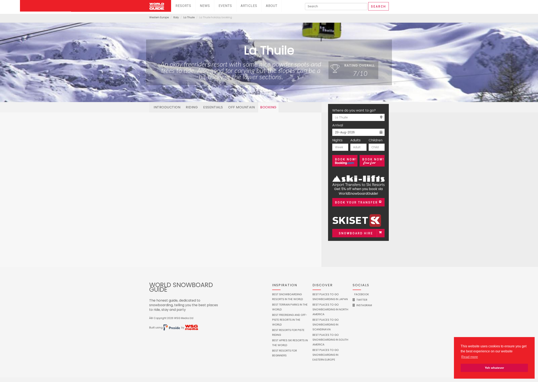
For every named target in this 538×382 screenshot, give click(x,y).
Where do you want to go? (354, 110)
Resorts (183, 6)
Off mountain (241, 107)
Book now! (346, 159)
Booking (268, 107)
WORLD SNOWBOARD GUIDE (181, 287)
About (271, 6)
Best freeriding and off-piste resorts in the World (289, 320)
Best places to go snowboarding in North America (330, 309)
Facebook (361, 294)
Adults (355, 140)
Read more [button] (469, 357)
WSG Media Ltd (183, 318)
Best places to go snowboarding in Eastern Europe (326, 355)
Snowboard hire (356, 233)
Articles (249, 6)
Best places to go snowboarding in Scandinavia (326, 324)
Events (225, 6)
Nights (337, 140)
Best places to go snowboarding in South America (330, 340)
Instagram (364, 305)
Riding (192, 107)
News (205, 6)
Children (375, 140)
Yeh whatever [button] (494, 367)
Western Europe (159, 17)
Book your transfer (356, 202)
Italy (176, 17)
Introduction (167, 107)
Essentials (213, 107)
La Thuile (189, 17)
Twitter (361, 300)
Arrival (337, 125)
